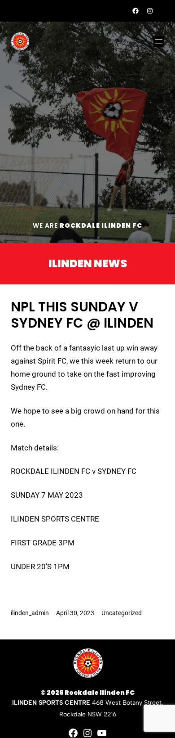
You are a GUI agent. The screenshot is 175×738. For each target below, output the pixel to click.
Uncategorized (121, 612)
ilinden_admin (30, 612)
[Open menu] (158, 41)
